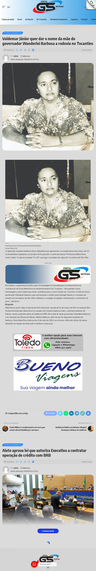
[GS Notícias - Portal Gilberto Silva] (47, 7)
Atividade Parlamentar (12, 33)
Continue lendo (48, 531)
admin (16, 56)
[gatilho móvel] (4, 7)
